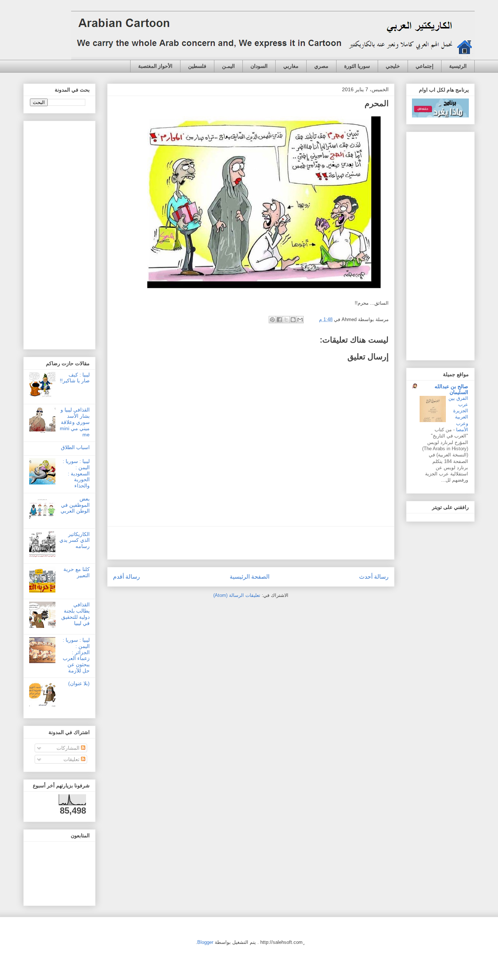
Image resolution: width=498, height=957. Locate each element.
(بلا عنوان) (79, 683)
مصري (321, 66)
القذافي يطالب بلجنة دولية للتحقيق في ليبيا (75, 614)
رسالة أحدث (374, 577)
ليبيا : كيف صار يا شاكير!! (75, 378)
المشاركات (69, 748)
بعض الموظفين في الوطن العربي (75, 505)
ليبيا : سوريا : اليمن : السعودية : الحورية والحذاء (76, 473)
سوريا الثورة (357, 66)
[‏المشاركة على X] (286, 319)
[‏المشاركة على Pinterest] (272, 319)
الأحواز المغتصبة (155, 66)
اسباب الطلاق (75, 447)
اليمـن (228, 66)
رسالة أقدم (126, 577)
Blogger (205, 942)
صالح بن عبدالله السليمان (451, 389)
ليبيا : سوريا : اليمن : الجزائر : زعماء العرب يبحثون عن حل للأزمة (76, 655)
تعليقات (72, 759)
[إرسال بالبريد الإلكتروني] (300, 319)
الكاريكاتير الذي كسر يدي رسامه (74, 540)
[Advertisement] (251, 543)
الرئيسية (458, 66)
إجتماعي (424, 66)
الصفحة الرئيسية (249, 577)
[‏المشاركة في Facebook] (279, 319)
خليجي (393, 66)
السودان (259, 66)
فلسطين (197, 66)
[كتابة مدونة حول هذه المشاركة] (293, 319)
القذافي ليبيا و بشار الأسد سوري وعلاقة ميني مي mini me (75, 422)
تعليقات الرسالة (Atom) (236, 595)
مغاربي (291, 66)
